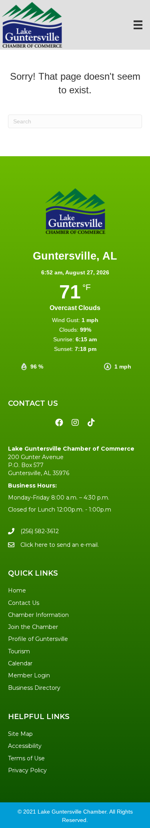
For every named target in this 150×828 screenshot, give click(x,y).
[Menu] (138, 25)
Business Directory (34, 687)
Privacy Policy (27, 770)
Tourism (19, 651)
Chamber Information (38, 614)
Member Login (29, 675)
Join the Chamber (33, 627)
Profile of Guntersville (38, 639)
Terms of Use (26, 758)
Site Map (20, 733)
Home (17, 590)
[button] (59, 423)
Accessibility (25, 745)
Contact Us (23, 602)
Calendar (20, 663)
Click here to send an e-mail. (59, 544)
